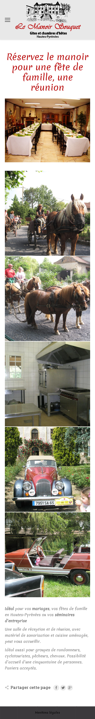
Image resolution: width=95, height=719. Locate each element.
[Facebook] (56, 688)
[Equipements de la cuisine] (47, 384)
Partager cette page (30, 687)
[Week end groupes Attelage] (47, 213)
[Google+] (70, 688)
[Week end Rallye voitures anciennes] (47, 469)
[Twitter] (63, 688)
